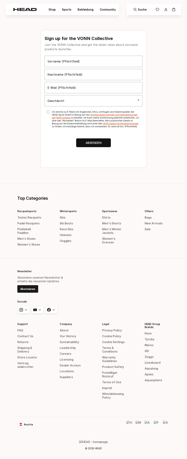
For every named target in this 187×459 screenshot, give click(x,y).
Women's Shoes (28, 244)
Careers (65, 353)
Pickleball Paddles (24, 231)
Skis (62, 217)
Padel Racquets (28, 223)
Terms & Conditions (109, 349)
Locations (67, 371)
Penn (148, 333)
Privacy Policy (112, 330)
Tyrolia (149, 339)
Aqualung (151, 368)
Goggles (65, 241)
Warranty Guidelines (109, 359)
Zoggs (149, 357)
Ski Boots (66, 223)
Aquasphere (153, 380)
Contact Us (25, 336)
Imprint (107, 388)
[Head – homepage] (25, 9)
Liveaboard (153, 362)
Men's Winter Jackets (111, 231)
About (64, 330)
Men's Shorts (111, 223)
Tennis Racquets (29, 217)
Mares (149, 345)
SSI (147, 351)
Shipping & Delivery (24, 349)
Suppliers (66, 377)
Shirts (106, 217)
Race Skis (66, 229)
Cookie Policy (111, 336)
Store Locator (27, 357)
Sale (148, 229)
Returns (23, 342)
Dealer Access (70, 365)
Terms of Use (111, 382)
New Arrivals (154, 223)
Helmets (66, 235)
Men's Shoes (26, 238)
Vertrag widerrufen (25, 365)
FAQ (20, 330)
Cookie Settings (113, 342)
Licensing (66, 359)
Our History (68, 336)
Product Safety (113, 367)
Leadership (68, 348)
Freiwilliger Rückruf (109, 374)
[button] (52, 9)
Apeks (149, 374)
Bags (148, 217)
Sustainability (69, 342)
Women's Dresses (108, 240)
